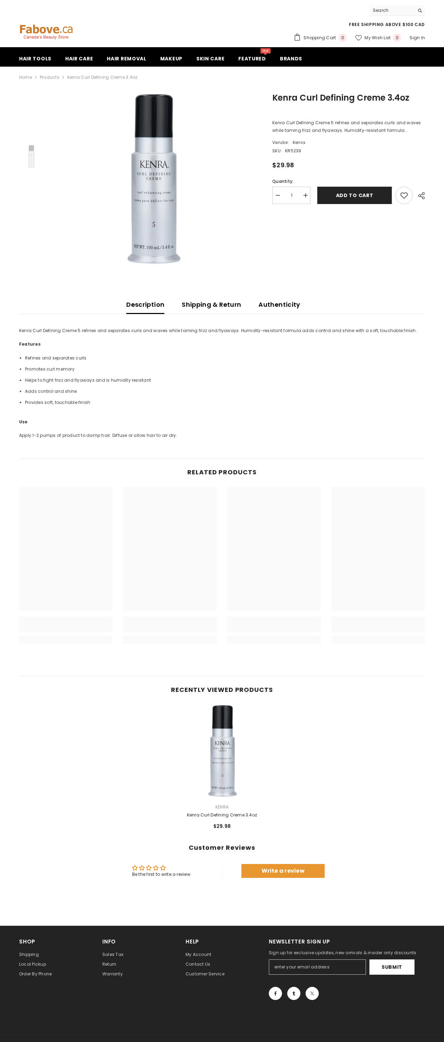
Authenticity (279, 304)
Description (145, 304)
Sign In (417, 38)
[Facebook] (275, 993)
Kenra (299, 142)
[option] (153, 179)
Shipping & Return (211, 304)
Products (49, 77)
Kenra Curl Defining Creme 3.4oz (222, 815)
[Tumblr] (293, 993)
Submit (392, 967)
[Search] (397, 10)
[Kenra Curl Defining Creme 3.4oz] (222, 751)
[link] (66, 628)
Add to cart (353, 195)
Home (25, 77)
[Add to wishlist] (404, 195)
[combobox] (391, 10)
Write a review (283, 871)
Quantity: (282, 181)
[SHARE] (419, 195)
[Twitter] (312, 993)
